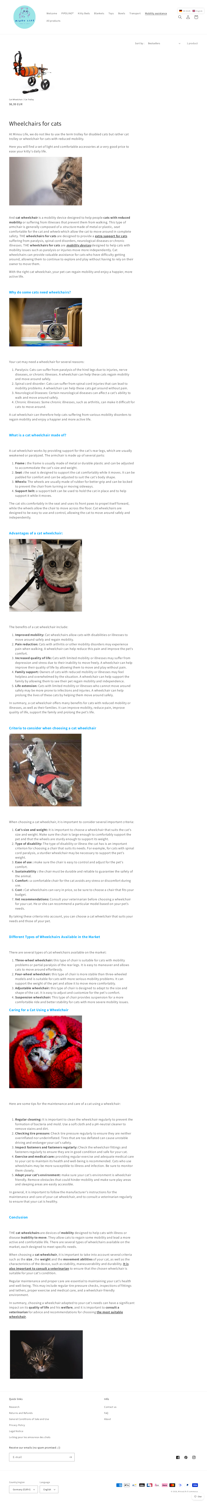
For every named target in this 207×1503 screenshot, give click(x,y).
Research (14, 1407)
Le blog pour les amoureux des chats (29, 1437)
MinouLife (182, 1491)
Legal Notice (16, 1431)
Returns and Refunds (21, 1413)
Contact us (110, 1407)
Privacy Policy (17, 1425)
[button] (180, 17)
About (107, 1419)
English (47, 1489)
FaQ (106, 1413)
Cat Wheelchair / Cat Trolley (21, 99)
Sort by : (139, 43)
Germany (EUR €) (22, 1489)
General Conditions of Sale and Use (29, 1419)
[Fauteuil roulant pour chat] (45, 611)
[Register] (70, 1457)
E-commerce (192, 1491)
